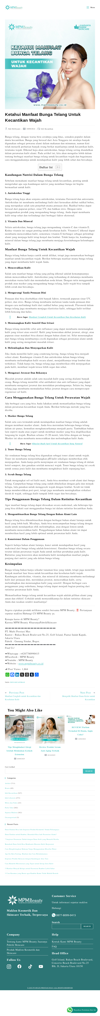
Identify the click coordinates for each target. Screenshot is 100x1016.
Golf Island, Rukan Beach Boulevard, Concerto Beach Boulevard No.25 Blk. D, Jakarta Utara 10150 (72, 963)
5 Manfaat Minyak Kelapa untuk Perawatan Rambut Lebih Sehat (30, 868)
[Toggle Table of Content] (56, 167)
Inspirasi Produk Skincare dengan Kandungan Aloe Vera (26, 859)
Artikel (7, 783)
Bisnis (7, 788)
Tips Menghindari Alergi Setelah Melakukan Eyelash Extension (19, 750)
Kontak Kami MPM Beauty (67, 941)
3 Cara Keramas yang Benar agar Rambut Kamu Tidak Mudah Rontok (31, 873)
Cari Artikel (10, 767)
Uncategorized (10, 817)
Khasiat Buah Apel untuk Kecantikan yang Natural (57, 444)
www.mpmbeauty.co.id (30, 663)
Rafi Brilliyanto (14, 129)
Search (88, 771)
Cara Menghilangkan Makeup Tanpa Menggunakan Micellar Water (30, 849)
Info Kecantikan (47, 129)
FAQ (54, 946)
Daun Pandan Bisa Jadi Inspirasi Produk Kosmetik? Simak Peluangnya (32, 829)
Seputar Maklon (11, 812)
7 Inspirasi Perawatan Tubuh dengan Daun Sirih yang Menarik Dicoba (32, 839)
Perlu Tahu (9, 808)
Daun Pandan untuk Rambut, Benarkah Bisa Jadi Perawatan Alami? (31, 834)
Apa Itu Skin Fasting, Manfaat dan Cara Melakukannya (26, 854)
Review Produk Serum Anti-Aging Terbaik (50, 749)
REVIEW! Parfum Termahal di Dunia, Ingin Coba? (80, 731)
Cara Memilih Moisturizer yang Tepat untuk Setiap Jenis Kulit (29, 863)
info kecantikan (17, 682)
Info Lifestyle (10, 798)
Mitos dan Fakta (11, 803)
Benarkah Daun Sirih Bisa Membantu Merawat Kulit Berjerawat (29, 844)
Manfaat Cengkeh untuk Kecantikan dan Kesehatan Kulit (57, 317)
